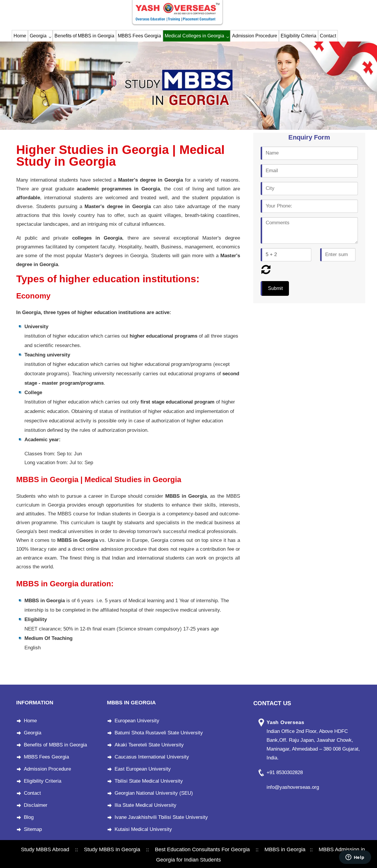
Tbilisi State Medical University (149, 781)
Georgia (38, 35)
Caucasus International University (152, 757)
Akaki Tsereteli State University (149, 745)
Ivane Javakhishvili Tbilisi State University (161, 817)
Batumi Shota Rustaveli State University (159, 733)
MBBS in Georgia (284, 849)
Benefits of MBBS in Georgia (84, 35)
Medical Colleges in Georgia (194, 35)
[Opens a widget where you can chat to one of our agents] (355, 857)
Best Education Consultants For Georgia (202, 849)
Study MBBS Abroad (45, 849)
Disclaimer (35, 805)
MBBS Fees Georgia (139, 35)
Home (20, 35)
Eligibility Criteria (298, 35)
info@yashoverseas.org (293, 787)
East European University (143, 769)
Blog (29, 817)
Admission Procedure (254, 35)
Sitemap (33, 829)
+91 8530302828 (285, 772)
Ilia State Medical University (145, 805)
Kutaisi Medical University (143, 829)
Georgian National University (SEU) (154, 793)
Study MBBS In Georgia (112, 849)
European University (137, 720)
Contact (328, 35)
